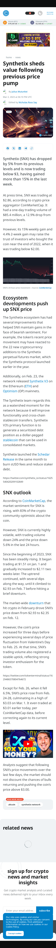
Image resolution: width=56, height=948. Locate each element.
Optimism (10, 391)
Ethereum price (41, 22)
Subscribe (44, 910)
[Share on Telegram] (25, 148)
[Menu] (50, 13)
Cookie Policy (12, 926)
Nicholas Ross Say (28, 102)
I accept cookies (15, 933)
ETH (28, 386)
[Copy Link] (31, 148)
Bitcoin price (14, 22)
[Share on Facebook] (8, 148)
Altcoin (11, 804)
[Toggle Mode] (40, 13)
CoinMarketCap (33, 501)
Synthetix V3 (39, 381)
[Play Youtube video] (28, 744)
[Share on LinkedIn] (19, 148)
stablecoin (10, 440)
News (18, 57)
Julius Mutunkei (19, 91)
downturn (36, 603)
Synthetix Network (31, 804)
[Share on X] (13, 148)
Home (9, 57)
